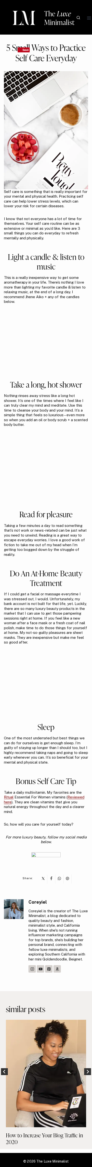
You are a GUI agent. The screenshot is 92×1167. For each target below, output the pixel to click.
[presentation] (46, 1073)
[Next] (87, 1071)
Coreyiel (37, 902)
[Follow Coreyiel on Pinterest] (49, 969)
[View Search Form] (78, 18)
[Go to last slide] (4, 1071)
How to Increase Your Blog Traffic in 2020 (44, 1138)
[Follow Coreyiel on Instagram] (32, 969)
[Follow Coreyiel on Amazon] (57, 969)
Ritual (8, 797)
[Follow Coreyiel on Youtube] (40, 969)
